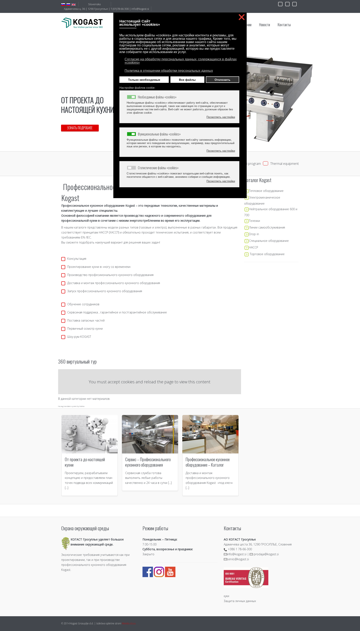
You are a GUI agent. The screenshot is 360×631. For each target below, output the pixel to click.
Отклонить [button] (222, 79)
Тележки (254, 221)
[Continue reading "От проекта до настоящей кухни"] (89, 434)
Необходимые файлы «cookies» (157, 97)
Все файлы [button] (187, 79)
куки (226, 596)
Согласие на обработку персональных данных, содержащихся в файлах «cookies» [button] (181, 60)
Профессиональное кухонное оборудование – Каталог (208, 462)
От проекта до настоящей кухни (85, 462)
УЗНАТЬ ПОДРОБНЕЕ (79, 127)
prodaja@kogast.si (266, 554)
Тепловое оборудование (266, 191)
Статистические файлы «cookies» (158, 167)
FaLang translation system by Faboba (71, 406)
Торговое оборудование (267, 254)
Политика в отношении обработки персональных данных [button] (169, 70)
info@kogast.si (140, 9)
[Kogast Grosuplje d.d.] (82, 23)
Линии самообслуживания (267, 227)
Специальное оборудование (269, 241)
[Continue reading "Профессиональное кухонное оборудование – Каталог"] (210, 434)
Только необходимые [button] (144, 79)
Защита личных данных (240, 601)
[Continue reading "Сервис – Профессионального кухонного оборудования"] (150, 434)
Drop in (254, 234)
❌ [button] (241, 17)
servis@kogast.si (238, 559)
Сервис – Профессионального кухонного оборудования (148, 462)
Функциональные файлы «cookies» (159, 134)
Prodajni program (248, 163)
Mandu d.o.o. (129, 623)
